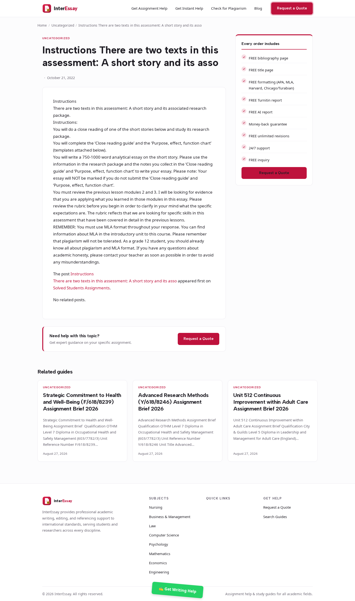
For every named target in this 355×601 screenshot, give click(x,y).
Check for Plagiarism (228, 8)
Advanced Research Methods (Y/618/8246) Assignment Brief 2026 (173, 402)
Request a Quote (292, 8)
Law (152, 525)
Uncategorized (62, 25)
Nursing (155, 507)
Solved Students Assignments (81, 288)
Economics (158, 562)
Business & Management (169, 516)
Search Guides (275, 516)
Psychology (158, 544)
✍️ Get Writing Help (177, 590)
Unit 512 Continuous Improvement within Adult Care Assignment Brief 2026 (270, 402)
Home (42, 25)
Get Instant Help (189, 8)
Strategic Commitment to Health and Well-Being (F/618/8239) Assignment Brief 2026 (82, 402)
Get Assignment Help (149, 8)
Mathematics (159, 553)
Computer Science (164, 535)
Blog (258, 8)
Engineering (159, 572)
